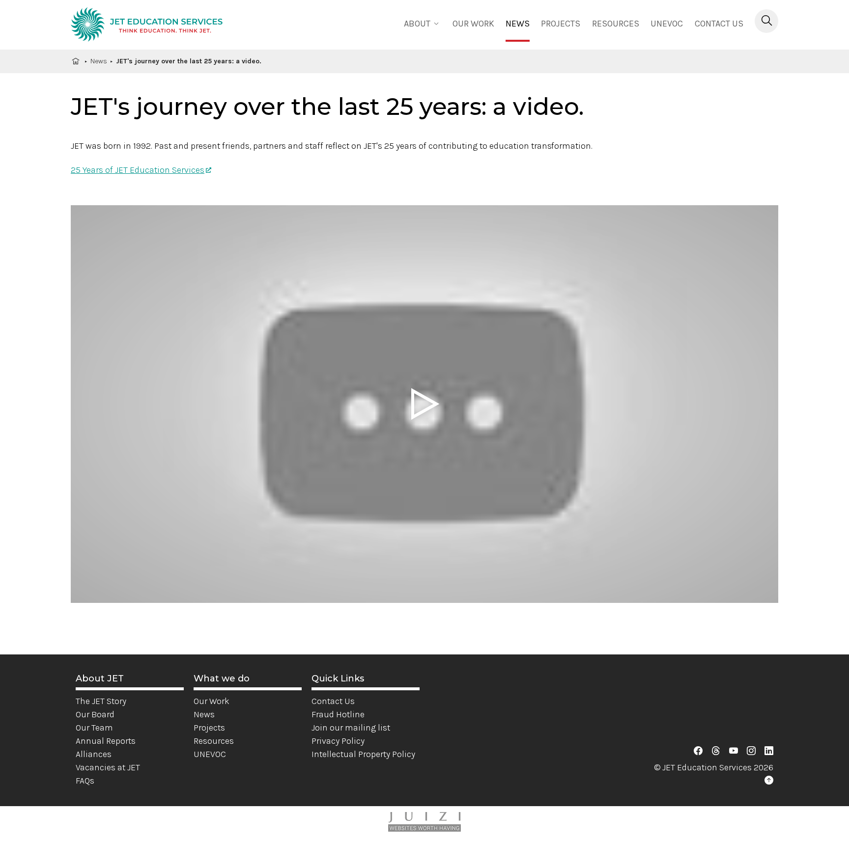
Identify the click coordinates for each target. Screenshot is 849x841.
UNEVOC (667, 23)
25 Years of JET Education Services (137, 169)
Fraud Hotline (338, 714)
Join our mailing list (350, 727)
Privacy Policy (338, 740)
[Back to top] (768, 780)
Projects (560, 23)
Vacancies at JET (108, 767)
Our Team (94, 727)
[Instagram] (751, 751)
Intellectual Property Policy (363, 754)
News (518, 23)
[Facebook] (698, 751)
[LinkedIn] (768, 751)
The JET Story (101, 701)
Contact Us (719, 23)
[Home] (147, 26)
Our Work (211, 701)
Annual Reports (106, 740)
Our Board (95, 714)
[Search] (766, 21)
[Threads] (715, 751)
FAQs (85, 780)
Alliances (94, 754)
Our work (473, 23)
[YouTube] (733, 751)
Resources (615, 23)
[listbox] (422, 23)
